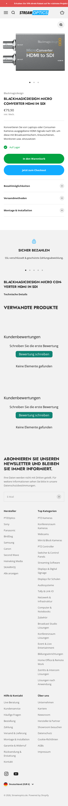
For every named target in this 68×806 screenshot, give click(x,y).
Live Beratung (11, 702)
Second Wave (11, 555)
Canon (7, 548)
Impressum (44, 751)
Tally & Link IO (46, 591)
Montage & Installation (16, 739)
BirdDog (8, 536)
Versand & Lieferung (15, 733)
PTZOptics (9, 518)
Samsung (9, 542)
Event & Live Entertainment (46, 645)
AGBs (41, 745)
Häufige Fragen (12, 714)
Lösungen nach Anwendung (46, 682)
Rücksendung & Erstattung (12, 753)
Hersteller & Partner (49, 721)
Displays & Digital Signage (47, 570)
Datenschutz (45, 733)
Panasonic (9, 530)
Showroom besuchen (50, 727)
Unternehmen (46, 702)
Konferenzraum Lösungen (46, 635)
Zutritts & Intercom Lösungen (48, 672)
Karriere (42, 708)
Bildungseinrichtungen (50, 654)
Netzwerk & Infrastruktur (45, 599)
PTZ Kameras (45, 518)
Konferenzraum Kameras (46, 526)
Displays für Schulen (49, 579)
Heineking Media (13, 561)
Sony (6, 524)
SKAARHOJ (9, 567)
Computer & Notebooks (45, 609)
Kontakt (8, 761)
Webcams (43, 534)
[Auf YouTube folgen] (16, 773)
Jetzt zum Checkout (34, 170)
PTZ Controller (46, 546)
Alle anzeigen (11, 573)
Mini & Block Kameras (50, 540)
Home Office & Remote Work (51, 662)
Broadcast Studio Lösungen (47, 625)
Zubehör (42, 617)
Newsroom (44, 714)
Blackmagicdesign (14, 93)
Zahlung (8, 727)
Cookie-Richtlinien (48, 739)
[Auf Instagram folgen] (6, 773)
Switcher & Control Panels (48, 554)
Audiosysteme (46, 585)
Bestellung (9, 721)
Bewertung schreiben (34, 354)
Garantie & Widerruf (15, 745)
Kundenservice (12, 708)
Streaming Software (49, 562)
